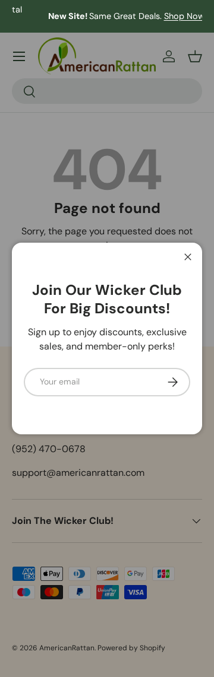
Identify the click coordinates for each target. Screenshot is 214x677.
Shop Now (166, 16)
